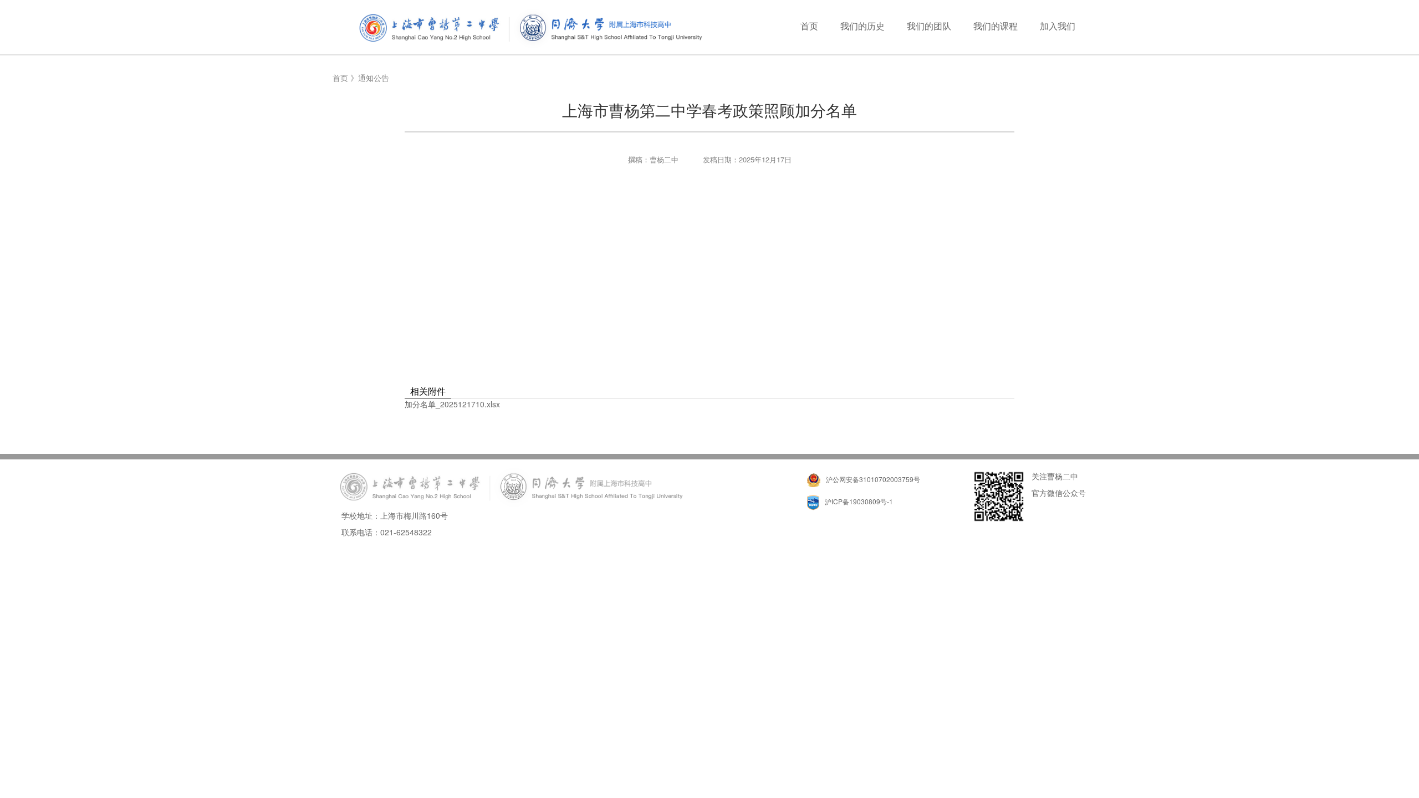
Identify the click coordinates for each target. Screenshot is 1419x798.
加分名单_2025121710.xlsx (452, 404)
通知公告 (373, 77)
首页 (340, 77)
